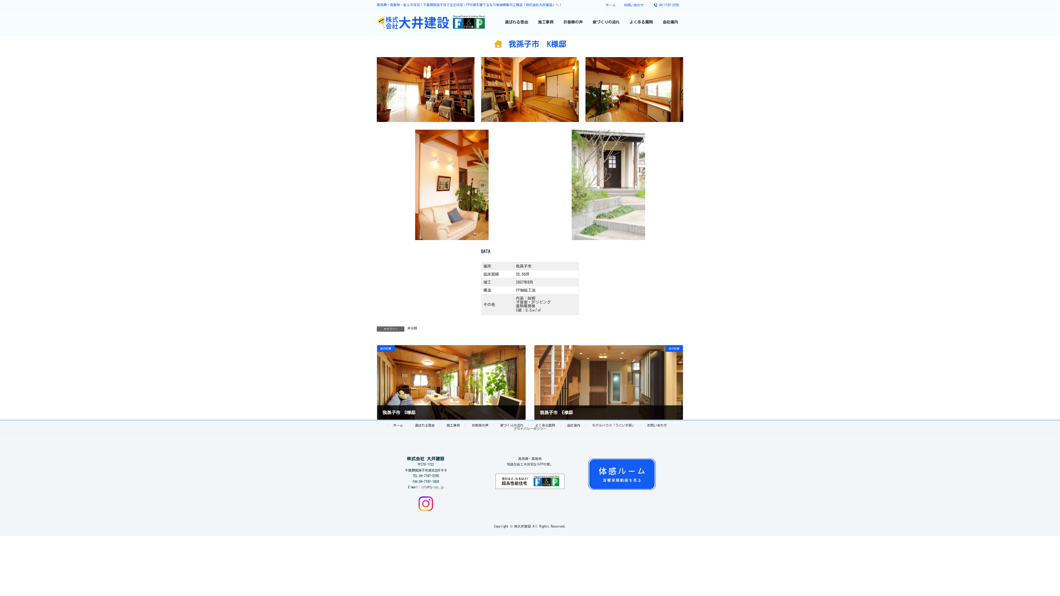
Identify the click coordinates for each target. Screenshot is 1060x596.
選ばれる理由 (425, 425)
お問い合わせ (634, 5)
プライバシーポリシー (530, 428)
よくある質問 (545, 425)
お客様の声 (480, 425)
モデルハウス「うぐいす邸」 (613, 425)
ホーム (611, 5)
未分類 (412, 328)
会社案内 (573, 425)
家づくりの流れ (511, 425)
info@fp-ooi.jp (432, 487)
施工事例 (453, 425)
